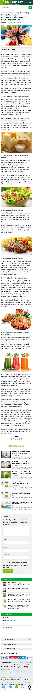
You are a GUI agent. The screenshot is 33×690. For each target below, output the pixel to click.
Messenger (23, 689)
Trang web (6, 555)
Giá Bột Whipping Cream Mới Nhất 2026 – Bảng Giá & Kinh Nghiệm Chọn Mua (18, 589)
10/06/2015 (10, 22)
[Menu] (27, 3)
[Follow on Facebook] (15, 671)
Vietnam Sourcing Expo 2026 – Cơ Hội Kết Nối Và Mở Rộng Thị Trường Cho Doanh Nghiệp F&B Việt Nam (19, 607)
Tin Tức (10, 13)
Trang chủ (4, 13)
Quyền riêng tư (11, 677)
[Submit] (30, 7)
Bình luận (6, 524)
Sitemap (3, 677)
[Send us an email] (18, 671)
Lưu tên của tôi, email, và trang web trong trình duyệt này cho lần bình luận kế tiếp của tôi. (15, 565)
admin (19, 22)
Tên (5, 539)
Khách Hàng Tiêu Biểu (9, 620)
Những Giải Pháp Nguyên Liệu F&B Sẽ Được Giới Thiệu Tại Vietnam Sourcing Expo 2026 (19, 600)
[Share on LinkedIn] (21, 439)
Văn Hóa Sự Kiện (7, 627)
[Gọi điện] (16, 686)
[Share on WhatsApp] (11, 439)
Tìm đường (4, 689)
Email (5, 547)
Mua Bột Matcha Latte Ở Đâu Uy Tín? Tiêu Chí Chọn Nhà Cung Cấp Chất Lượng (19, 594)
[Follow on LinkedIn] (21, 671)
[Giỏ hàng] (30, 2)
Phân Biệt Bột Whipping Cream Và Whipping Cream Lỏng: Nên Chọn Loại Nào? (19, 583)
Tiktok (29, 689)
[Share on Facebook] (13, 439)
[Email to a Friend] (17, 439)
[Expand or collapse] (30, 50)
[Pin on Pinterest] (19, 439)
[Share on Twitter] (15, 439)
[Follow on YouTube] (24, 671)
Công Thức (6, 617)
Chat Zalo (10, 689)
